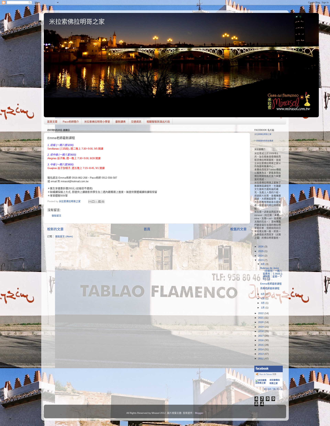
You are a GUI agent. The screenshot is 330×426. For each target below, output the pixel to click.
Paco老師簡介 (71, 121)
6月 (263, 294)
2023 (261, 260)
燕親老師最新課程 (269, 288)
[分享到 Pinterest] (103, 201)
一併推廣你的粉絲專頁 (263, 141)
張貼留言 (56, 215)
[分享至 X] (96, 201)
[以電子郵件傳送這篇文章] (90, 201)
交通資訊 (136, 121)
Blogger (199, 413)
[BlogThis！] (93, 201)
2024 (261, 255)
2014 (261, 349)
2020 (261, 322)
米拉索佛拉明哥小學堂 (97, 121)
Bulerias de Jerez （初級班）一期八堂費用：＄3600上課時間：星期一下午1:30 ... (271, 274)
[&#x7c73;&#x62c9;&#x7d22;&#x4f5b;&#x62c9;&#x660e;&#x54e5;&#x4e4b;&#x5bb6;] (261, 383)
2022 (261, 313)
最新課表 (120, 121)
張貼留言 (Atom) (64, 236)
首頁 (147, 229)
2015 (261, 345)
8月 (263, 264)
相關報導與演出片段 (158, 121)
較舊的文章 (238, 229)
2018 (261, 331)
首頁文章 (52, 121)
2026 (261, 246)
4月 (263, 298)
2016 (261, 340)
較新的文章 (55, 229)
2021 (261, 317)
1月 (263, 307)
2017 (261, 336)
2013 (261, 354)
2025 (261, 251)
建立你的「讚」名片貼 (273, 389)
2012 (261, 358)
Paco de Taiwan (266, 374)
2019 (261, 327)
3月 (263, 303)
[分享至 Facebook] (99, 201)
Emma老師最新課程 (271, 283)
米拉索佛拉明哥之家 (77, 21)
